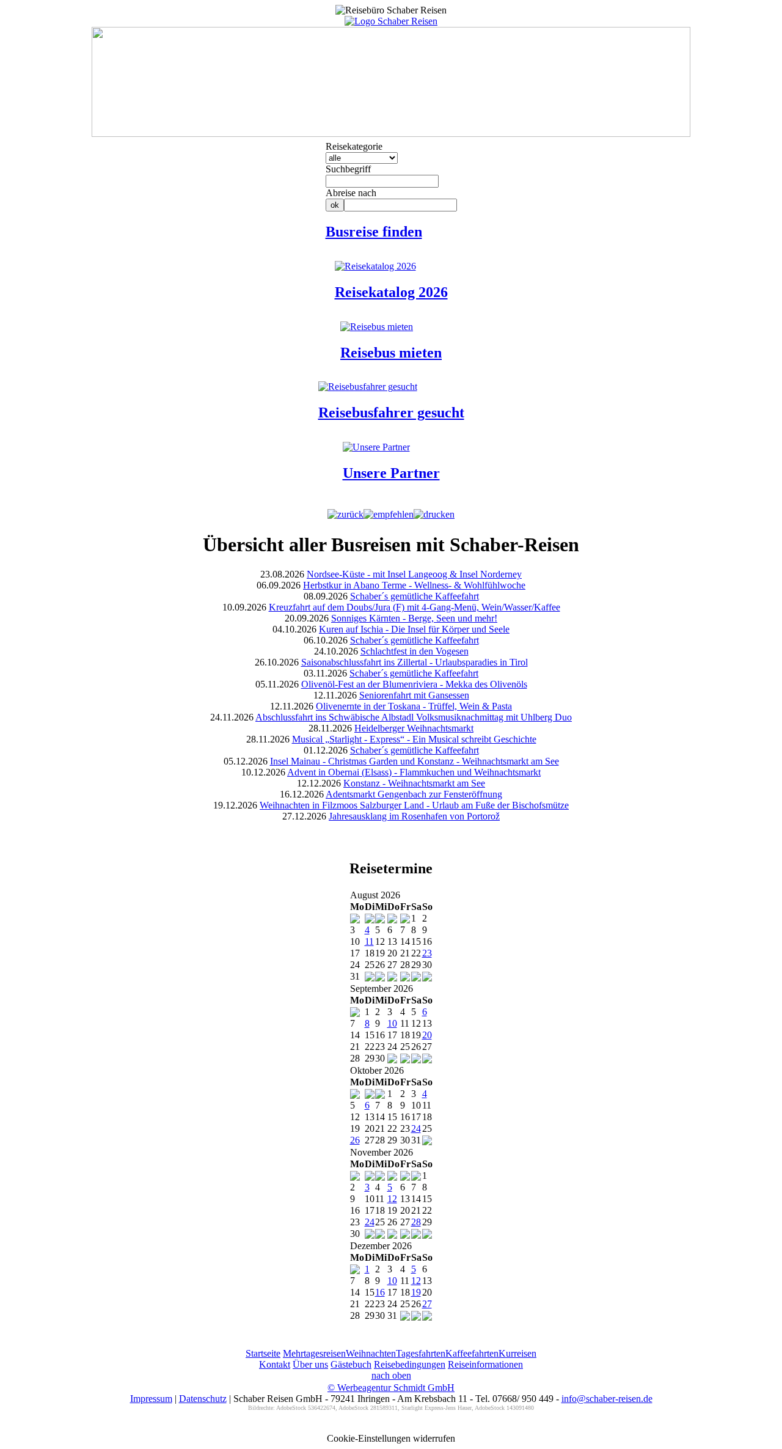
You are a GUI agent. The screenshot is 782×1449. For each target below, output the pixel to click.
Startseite (263, 1353)
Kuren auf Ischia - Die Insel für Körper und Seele (414, 629)
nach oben (391, 1375)
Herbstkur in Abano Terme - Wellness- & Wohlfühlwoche (414, 585)
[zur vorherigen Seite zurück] (345, 514)
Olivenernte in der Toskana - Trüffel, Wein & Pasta (414, 706)
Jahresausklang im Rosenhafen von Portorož (414, 816)
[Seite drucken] (434, 514)
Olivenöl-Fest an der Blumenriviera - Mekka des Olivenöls (414, 684)
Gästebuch (351, 1364)
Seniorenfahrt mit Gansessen (414, 695)
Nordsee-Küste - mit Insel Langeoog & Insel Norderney (414, 574)
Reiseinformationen (485, 1364)
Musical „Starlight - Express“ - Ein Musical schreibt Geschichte (414, 739)
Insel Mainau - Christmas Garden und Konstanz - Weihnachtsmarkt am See (414, 761)
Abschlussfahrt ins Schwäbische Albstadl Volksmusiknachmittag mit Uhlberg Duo (413, 717)
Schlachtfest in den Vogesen (414, 651)
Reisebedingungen (409, 1364)
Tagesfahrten (420, 1353)
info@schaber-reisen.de (606, 1398)
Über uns (310, 1364)
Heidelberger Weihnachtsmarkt (413, 728)
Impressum (151, 1398)
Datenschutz (203, 1398)
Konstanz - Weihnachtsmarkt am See (414, 783)
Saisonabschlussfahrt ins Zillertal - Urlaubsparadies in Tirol (414, 662)
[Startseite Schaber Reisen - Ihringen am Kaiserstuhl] (391, 21)
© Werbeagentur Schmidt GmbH (391, 1387)
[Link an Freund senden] (389, 514)
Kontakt (274, 1364)
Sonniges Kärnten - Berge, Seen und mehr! (414, 618)
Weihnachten (371, 1353)
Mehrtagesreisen (314, 1353)
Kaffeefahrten (472, 1353)
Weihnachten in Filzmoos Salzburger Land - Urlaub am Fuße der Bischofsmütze (414, 805)
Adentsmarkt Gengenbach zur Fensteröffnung (414, 794)
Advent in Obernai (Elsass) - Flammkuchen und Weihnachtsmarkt (414, 772)
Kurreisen (517, 1353)
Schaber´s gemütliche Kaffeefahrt (414, 596)
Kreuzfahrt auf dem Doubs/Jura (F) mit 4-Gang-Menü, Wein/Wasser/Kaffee (414, 607)
